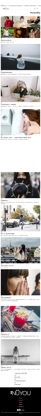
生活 (1, 38)
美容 (15, 382)
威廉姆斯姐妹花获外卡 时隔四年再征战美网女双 (23, 5)
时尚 (1, 264)
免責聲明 (20, 404)
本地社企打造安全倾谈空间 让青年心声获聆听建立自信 (8, 5)
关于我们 (20, 398)
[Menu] (37, 9)
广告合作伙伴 (20, 400)
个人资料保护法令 (20, 406)
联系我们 (20, 402)
